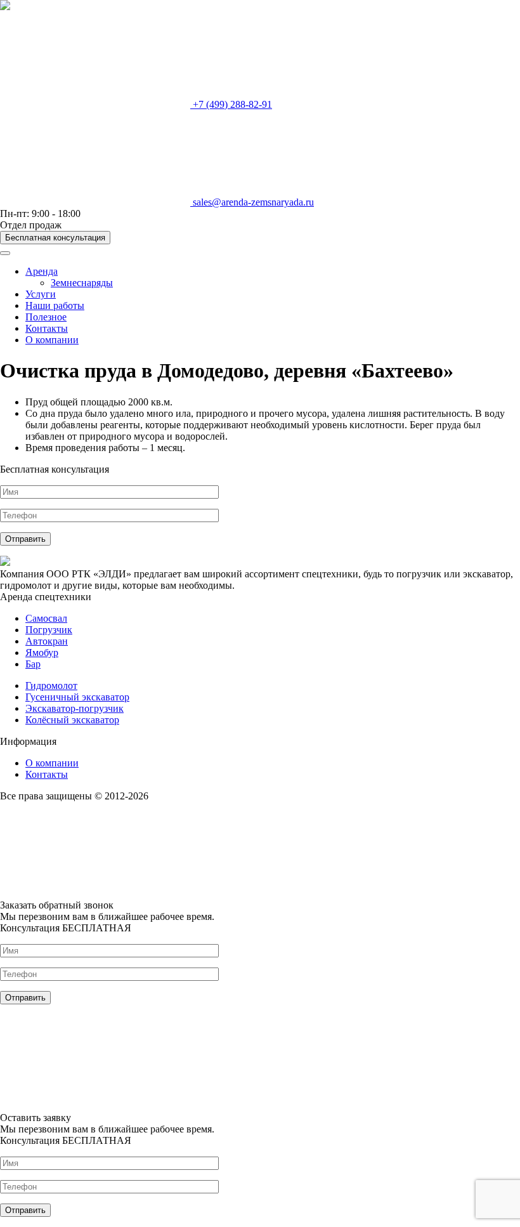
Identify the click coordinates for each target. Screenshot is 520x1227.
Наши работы (54, 305)
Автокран (46, 641)
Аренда (41, 271)
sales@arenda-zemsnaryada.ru (252, 202)
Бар (33, 664)
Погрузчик (48, 629)
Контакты (46, 328)
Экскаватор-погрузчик (74, 708)
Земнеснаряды (82, 282)
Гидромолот (51, 685)
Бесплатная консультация (55, 237)
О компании (52, 339)
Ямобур (41, 652)
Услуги (40, 294)
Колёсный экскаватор (72, 719)
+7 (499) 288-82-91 (231, 104)
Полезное (46, 317)
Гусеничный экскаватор (77, 697)
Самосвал (46, 618)
